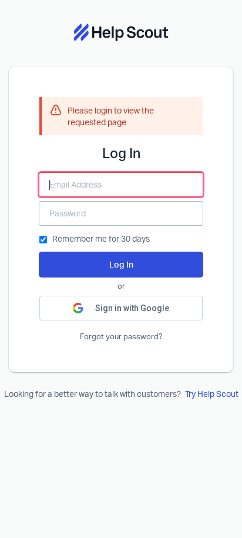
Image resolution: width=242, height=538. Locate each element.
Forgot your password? (121, 336)
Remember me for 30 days (101, 238)
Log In (121, 264)
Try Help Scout (211, 394)
